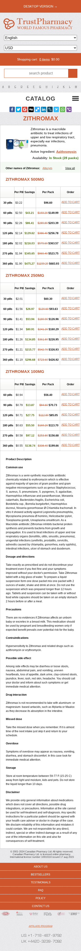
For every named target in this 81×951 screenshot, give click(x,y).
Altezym (47, 168)
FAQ (40, 890)
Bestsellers (40, 874)
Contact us (40, 906)
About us (40, 866)
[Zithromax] (17, 143)
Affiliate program (40, 926)
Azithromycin (66, 151)
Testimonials (40, 882)
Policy (40, 898)
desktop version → (40, 6)
